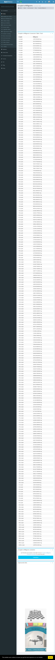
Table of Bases (6, 42)
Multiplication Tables (7, 16)
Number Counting (7, 33)
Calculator (35, 557)
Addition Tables (6, 20)
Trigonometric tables (7, 31)
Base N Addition (6, 23)
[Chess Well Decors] (35, 630)
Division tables (6, 27)
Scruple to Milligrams (42, 8)
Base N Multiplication (7, 18)
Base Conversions (7, 36)
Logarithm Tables (6, 29)
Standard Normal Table (8, 44)
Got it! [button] (50, 657)
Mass (36, 8)
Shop (4, 68)
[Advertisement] (36, 21)
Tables (24, 8)
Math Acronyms (6, 40)
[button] (17, 2)
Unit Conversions (6, 38)
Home (20, 8)
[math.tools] (20, 1)
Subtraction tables (7, 25)
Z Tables (5, 46)
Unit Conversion (30, 8)
